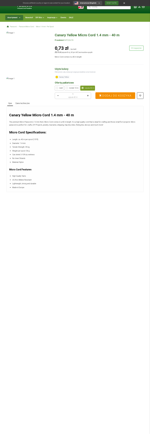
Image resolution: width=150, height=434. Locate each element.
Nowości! (29, 17)
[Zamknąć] (124, 3)
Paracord (13, 26)
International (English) (88, 3)
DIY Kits (39, 17)
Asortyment (12, 17)
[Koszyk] (143, 7)
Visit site (112, 3)
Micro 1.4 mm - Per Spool (45, 26)
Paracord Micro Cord (26, 26)
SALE (71, 17)
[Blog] (135, 7)
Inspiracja (51, 17)
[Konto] (139, 7)
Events (63, 17)
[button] (40, 17)
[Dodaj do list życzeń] (140, 95)
